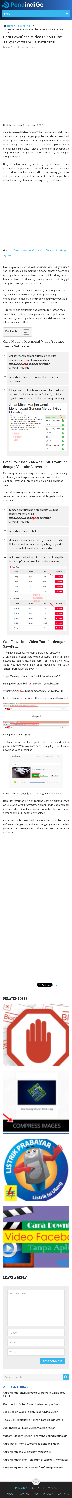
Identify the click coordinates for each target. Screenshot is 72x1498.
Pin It (55, 985)
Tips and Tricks (27, 46)
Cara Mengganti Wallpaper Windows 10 (27, 1451)
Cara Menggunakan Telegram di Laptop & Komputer (35, 1459)
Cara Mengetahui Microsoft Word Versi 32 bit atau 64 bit (34, 1394)
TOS (36, 1493)
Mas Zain (10, 46)
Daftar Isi (63, 1493)
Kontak (24, 1493)
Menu (7, 13)
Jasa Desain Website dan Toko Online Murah (30, 1412)
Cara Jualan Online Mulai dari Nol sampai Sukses (32, 1404)
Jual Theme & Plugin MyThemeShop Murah (29, 1428)
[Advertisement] (36, 86)
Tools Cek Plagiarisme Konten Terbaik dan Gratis (33, 1420)
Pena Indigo (23, 1487)
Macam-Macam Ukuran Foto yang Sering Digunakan (35, 1436)
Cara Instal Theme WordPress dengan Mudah (31, 1443)
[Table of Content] (26, 332)
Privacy (48, 1493)
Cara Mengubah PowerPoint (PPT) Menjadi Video (33, 1467)
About (11, 1493)
